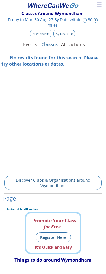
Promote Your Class (54, 223)
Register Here (53, 237)
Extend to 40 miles (22, 209)
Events (30, 44)
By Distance (64, 34)
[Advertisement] (53, 119)
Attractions (72, 44)
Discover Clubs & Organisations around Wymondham (53, 183)
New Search (40, 34)
